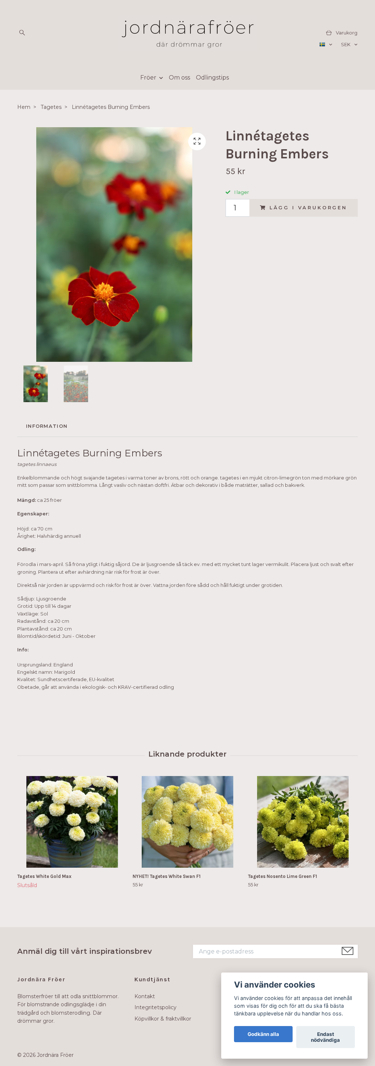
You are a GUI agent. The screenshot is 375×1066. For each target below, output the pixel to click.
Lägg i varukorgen (308, 207)
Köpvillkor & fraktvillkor (162, 1018)
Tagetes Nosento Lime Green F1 (282, 876)
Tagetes (51, 107)
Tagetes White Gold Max (44, 876)
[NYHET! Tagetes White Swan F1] (187, 822)
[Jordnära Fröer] (187, 33)
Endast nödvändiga (325, 1037)
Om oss (179, 77)
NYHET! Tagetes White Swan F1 (167, 876)
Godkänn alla (263, 1034)
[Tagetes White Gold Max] (72, 822)
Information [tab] (46, 426)
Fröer (148, 77)
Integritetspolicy (155, 1007)
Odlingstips (212, 77)
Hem (23, 107)
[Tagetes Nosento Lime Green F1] (303, 822)
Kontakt (144, 996)
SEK (346, 44)
